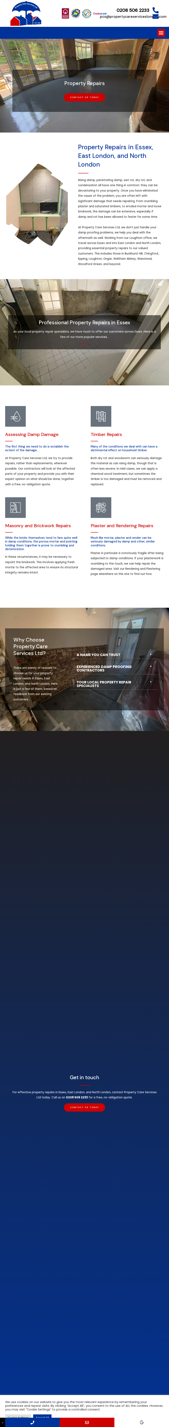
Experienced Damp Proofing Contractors (104, 668)
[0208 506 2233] (156, 10)
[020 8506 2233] (32, 1422)
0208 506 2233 (133, 10)
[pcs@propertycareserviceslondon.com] (156, 16)
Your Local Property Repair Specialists (104, 684)
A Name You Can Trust (98, 654)
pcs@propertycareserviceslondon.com (133, 16)
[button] (161, 33)
